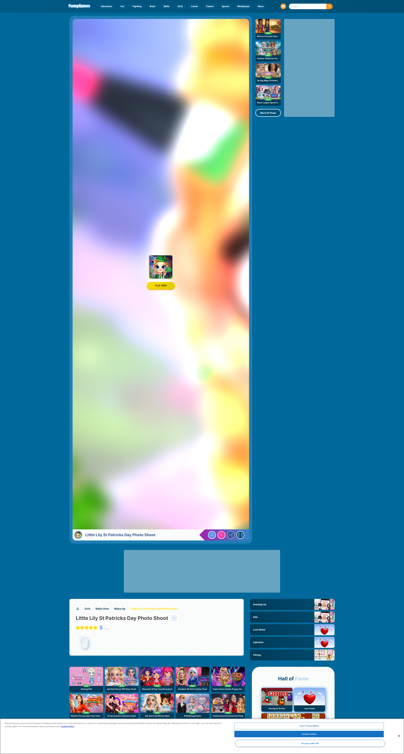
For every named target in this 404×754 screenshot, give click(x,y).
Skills (166, 6)
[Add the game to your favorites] (174, 618)
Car (122, 6)
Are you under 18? (310, 743)
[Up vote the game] (212, 535)
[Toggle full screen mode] (240, 535)
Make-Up (119, 608)
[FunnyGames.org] (78, 609)
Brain (152, 6)
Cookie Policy (67, 726)
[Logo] (79, 6)
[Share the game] (231, 535)
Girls (180, 6)
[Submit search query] (329, 6)
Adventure (106, 6)
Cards (194, 6)
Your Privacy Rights (309, 725)
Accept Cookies (309, 734)
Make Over (102, 608)
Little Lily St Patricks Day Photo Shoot (154, 608)
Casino (210, 6)
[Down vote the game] (221, 535)
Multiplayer (243, 6)
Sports (225, 6)
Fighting (137, 6)
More (261, 6)
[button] (283, 6)
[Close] (398, 736)
